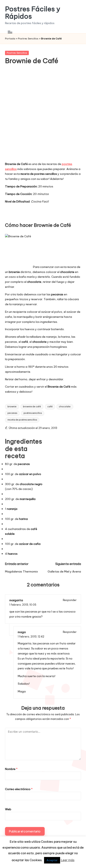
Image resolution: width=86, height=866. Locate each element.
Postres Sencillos (28, 38)
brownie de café (32, 406)
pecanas (12, 413)
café (50, 406)
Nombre (11, 769)
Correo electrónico (19, 789)
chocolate (65, 406)
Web (8, 809)
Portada (10, 38)
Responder (70, 600)
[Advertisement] (43, 116)
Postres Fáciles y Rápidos (32, 12)
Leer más (68, 860)
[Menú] (10, 32)
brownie (12, 406)
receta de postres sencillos (22, 419)
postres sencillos (33, 413)
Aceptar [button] (52, 860)
